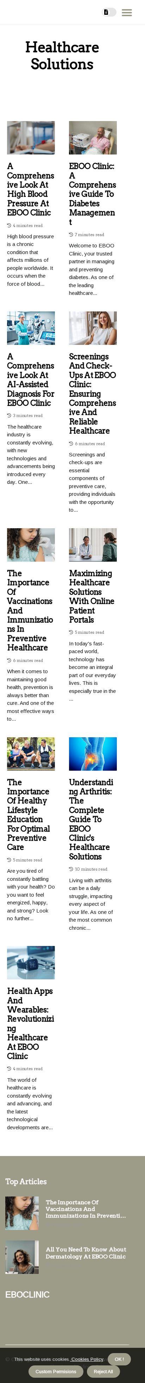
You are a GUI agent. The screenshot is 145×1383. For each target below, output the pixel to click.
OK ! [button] (119, 1359)
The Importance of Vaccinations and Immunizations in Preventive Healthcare (30, 610)
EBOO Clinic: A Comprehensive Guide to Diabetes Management (92, 194)
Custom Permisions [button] (56, 1371)
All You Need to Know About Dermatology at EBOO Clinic (86, 1252)
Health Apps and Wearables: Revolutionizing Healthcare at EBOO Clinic (30, 1023)
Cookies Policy (86, 1359)
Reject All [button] (103, 1371)
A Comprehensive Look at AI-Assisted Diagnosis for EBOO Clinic (30, 380)
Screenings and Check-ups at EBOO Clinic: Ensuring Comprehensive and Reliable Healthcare (92, 393)
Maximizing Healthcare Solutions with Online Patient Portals (91, 596)
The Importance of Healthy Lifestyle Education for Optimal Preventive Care (28, 815)
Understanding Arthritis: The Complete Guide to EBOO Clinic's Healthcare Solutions (91, 819)
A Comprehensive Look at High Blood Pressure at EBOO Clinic (30, 189)
